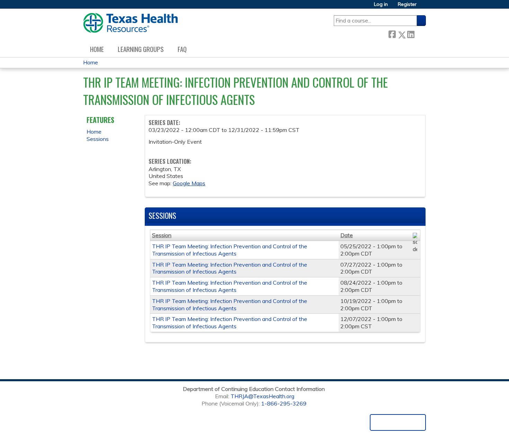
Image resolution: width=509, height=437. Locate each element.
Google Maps (189, 183)
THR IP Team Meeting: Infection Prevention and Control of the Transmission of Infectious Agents (229, 250)
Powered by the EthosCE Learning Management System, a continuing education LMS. (398, 422)
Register (407, 4)
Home (97, 49)
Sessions (98, 138)
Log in (381, 4)
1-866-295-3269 (283, 403)
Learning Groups (141, 49)
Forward (420, 33)
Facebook (392, 33)
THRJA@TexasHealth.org (262, 396)
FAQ (182, 49)
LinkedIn (410, 33)
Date (346, 235)
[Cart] (424, 7)
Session (161, 235)
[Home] (130, 23)
